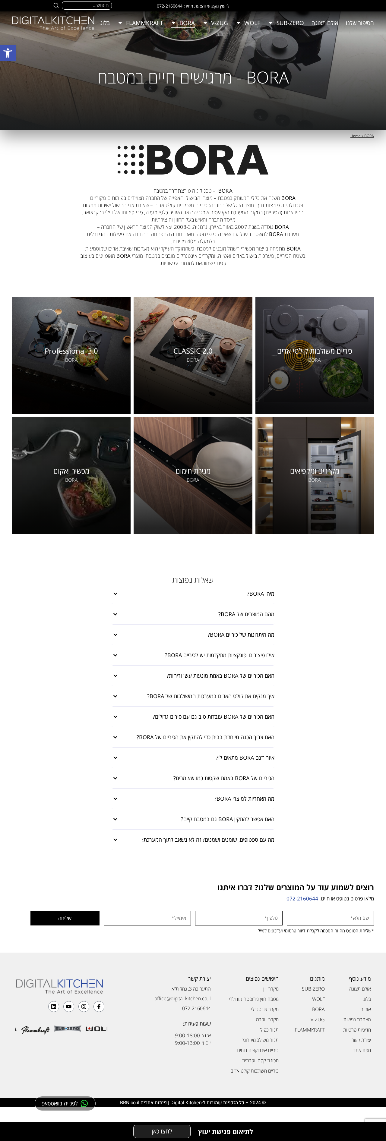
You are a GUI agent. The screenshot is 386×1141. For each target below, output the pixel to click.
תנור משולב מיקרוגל (260, 1040)
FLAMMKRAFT (144, 23)
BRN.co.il (129, 1102)
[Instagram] (83, 1006)
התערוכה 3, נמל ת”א (191, 988)
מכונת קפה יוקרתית (260, 1060)
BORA (187, 23)
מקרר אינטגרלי (265, 1009)
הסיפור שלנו (360, 23)
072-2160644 (302, 898)
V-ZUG (219, 23)
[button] (8, 53)
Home (355, 135)
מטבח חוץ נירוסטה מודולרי (254, 999)
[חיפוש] (56, 5)
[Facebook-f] (98, 1006)
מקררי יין (271, 988)
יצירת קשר (361, 1040)
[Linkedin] (53, 1006)
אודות (365, 1009)
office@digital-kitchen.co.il (182, 998)
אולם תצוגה (325, 23)
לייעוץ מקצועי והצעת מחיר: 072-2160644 (193, 6)
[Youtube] (68, 1006)
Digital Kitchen (186, 1102)
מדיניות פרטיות (357, 1029)
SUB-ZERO (290, 23)
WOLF (252, 23)
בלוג (105, 23)
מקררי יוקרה (267, 1019)
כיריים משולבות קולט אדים (254, 1070)
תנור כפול (269, 1029)
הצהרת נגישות (357, 1019)
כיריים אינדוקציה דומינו (258, 1050)
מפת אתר (362, 1050)
